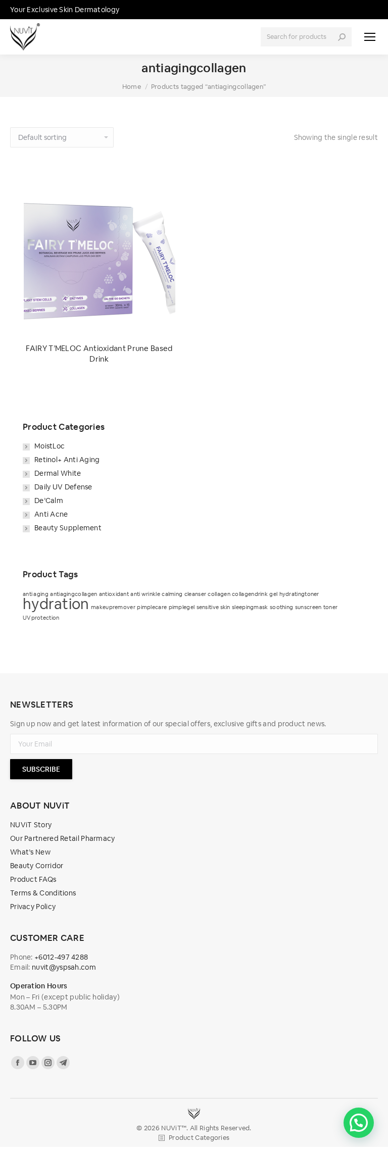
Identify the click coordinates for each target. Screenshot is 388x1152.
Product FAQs (33, 879)
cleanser (195, 593)
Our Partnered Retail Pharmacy (62, 838)
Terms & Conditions (43, 892)
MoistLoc (49, 445)
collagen (219, 593)
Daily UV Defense (63, 486)
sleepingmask (250, 607)
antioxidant (114, 593)
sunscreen (308, 607)
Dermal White (57, 473)
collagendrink (250, 593)
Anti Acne (51, 514)
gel (273, 593)
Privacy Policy (33, 906)
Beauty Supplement (68, 527)
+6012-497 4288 (61, 957)
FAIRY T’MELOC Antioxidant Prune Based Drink (99, 353)
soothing (281, 607)
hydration (56, 604)
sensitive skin (213, 607)
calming (172, 593)
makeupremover (113, 607)
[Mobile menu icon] (370, 37)
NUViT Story (31, 824)
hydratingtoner (299, 593)
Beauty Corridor (37, 865)
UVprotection (41, 617)
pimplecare (152, 607)
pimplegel (182, 607)
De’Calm (48, 500)
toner (330, 607)
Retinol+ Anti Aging (67, 459)
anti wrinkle (145, 593)
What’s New (30, 852)
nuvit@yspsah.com (64, 967)
